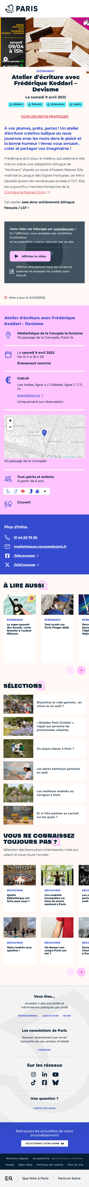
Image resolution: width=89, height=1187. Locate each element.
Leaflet (50, 457)
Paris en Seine (69, 1178)
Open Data (25, 1164)
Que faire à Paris (35, 1178)
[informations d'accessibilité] (26, 491)
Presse (10, 1164)
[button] (44, 433)
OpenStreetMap (69, 457)
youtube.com (64, 229)
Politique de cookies (50, 1164)
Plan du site (75, 1164)
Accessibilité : (58, 1158)
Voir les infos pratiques (44, 116)
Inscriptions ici (28, 395)
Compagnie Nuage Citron (25, 192)
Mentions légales (17, 1158)
